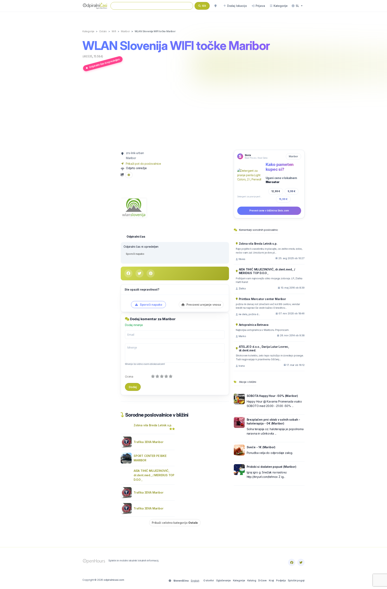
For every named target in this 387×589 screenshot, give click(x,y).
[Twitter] (301, 562)
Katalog (251, 580)
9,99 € (291, 191)
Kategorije (239, 580)
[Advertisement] (193, 111)
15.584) (98, 56)
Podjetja (281, 580)
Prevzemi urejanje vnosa (203, 304)
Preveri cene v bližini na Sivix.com (269, 210)
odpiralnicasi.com (114, 579)
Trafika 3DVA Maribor (148, 442)
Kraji (271, 580)
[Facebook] (291, 562)
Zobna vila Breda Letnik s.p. (153, 425)
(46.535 (87, 56)
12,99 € (275, 191)
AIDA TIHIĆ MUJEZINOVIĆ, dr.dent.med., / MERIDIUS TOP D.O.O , (154, 475)
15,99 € (283, 199)
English (195, 580)
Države (262, 580)
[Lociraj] (215, 6)
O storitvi (208, 580)
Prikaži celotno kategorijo (175, 522)
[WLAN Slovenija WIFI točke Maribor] (133, 207)
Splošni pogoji (296, 580)
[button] (297, 6)
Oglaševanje (223, 580)
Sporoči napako (135, 253)
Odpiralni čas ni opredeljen (104, 63)
